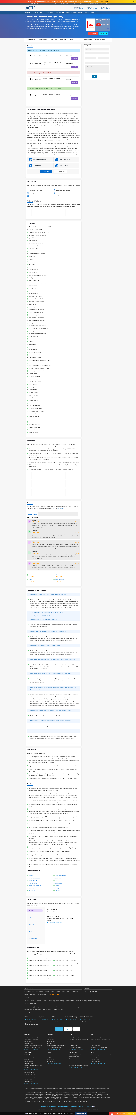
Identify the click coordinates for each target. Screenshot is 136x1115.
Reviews (68, 12)
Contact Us (51, 1000)
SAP (56, 880)
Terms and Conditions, (63, 1106)
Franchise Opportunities (93, 1000)
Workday (57, 885)
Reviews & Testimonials (29, 994)
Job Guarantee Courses (30, 12)
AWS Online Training (29, 1007)
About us (26, 1000)
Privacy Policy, (45, 1106)
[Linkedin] (29, 4)
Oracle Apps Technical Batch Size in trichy (41, 616)
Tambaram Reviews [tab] (43, 514)
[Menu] (1, 12)
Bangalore (104, 7)
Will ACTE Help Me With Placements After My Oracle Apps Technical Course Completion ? (52, 659)
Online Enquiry (77, 7)
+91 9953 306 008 (31, 1019)
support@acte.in (85, 1021)
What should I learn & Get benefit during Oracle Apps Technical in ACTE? (48, 631)
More (92, 12)
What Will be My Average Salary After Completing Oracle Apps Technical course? (50, 710)
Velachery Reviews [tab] (32, 514)
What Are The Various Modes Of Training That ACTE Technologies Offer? (48, 594)
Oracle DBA (31, 875)
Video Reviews (60, 508)
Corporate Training (48, 12)
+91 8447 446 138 (85, 1019)
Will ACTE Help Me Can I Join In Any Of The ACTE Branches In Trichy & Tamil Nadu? (50, 673)
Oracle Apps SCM (33, 880)
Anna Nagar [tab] (31, 924)
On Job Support (65, 991)
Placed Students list (59, 12)
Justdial (30, 579)
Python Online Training (60, 1007)
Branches (87, 12)
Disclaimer (89, 1106)
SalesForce (31, 888)
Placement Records (103, 1)
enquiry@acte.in (57, 1021)
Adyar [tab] (30, 931)
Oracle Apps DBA (59, 883)
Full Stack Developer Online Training (32, 1009)
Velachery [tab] (31, 910)
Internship (58, 991)
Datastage (57, 890)
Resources (80, 12)
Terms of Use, (81, 1106)
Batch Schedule (43, 39)
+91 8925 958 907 (72, 1019)
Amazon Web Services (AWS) (35, 885)
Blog (52, 991)
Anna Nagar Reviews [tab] (63, 514)
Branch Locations (100, 39)
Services (32, 1000)
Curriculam (54, 39)
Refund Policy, (53, 1106)
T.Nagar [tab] (31, 928)
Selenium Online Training (73, 1007)
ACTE (54, 508)
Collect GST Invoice (54, 994)
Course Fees (74, 58)
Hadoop (57, 888)
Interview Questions (29, 991)
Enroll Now (46, 171)
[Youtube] (35, 4)
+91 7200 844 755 (44, 1019)
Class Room (93, 33)
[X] (32, 4)
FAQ (79, 39)
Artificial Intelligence (47, 1009)
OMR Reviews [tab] (53, 514)
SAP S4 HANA (32, 890)
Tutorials (47, 991)
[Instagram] (27, 4)
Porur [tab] (30, 921)
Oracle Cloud (58, 878)
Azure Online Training (59, 1009)
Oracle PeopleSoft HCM (34, 878)
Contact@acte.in (30, 1021)
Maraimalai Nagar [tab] (33, 938)
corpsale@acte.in (71, 1021)
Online (76, 1029)
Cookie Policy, (73, 1106)
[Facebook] (37, 4)
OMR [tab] (30, 917)
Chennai (89, 7)
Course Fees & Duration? (36, 731)
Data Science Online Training (87, 1007)
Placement (63, 39)
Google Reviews (32, 575)
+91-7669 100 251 (58, 1019)
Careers (45, 1000)
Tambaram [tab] (31, 914)
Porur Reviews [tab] (73, 514)
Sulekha (57, 575)
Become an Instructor (81, 1000)
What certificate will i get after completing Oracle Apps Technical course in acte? (50, 720)
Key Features (31, 39)
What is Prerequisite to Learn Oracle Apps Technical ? (43, 619)
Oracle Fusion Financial (60, 875)
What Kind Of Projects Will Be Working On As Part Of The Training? (47, 612)
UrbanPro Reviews (59, 579)
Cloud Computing (33, 883)
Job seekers (74, 12)
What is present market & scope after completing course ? (45, 645)
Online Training (103, 33)
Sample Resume (39, 991)
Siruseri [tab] (30, 942)
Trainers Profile (88, 39)
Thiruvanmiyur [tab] (32, 935)
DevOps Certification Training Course (44, 1007)
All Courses (39, 12)
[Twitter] (90, 992)
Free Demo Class (60, 171)
